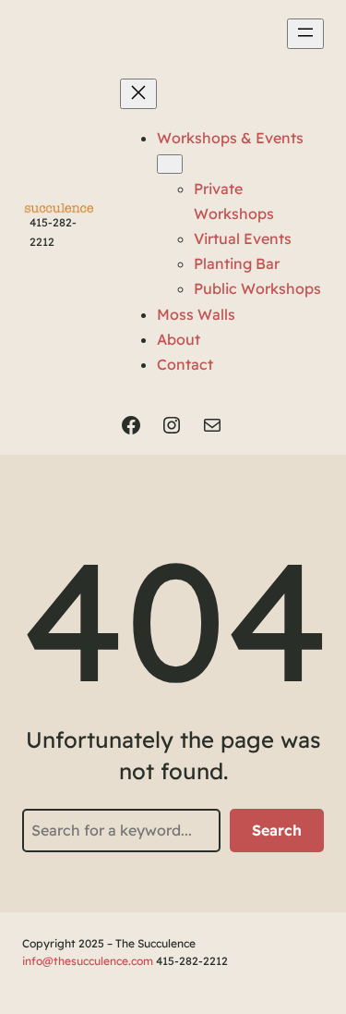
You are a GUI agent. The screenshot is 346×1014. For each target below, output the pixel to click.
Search (277, 830)
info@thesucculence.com (87, 961)
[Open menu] (305, 33)
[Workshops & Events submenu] (170, 164)
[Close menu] (138, 94)
